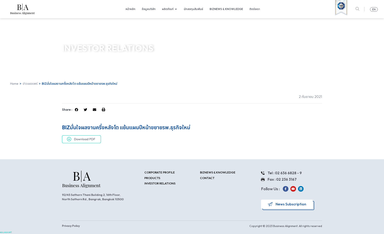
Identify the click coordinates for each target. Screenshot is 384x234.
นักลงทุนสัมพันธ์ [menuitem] (193, 9)
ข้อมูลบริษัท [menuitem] (149, 9)
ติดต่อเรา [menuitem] (254, 9)
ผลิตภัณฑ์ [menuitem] (168, 9)
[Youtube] (293, 189)
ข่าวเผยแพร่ (30, 84)
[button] (176, 9)
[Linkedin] (301, 189)
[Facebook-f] (285, 189)
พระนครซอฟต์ (6, 232)
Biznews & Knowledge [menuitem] (226, 9)
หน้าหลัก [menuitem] (130, 9)
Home (14, 84)
